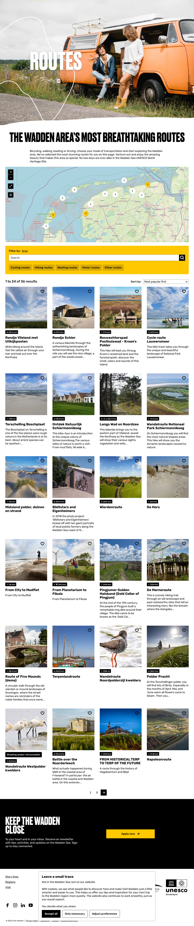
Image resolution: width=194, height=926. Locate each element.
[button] (53, 216)
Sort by (136, 281)
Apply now (128, 833)
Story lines (11, 876)
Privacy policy (32, 921)
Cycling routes (20, 267)
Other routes (113, 267)
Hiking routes (44, 267)
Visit (8, 887)
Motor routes (91, 267)
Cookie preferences (69, 921)
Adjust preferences (104, 913)
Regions (10, 882)
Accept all (51, 913)
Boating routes (67, 267)
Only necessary (75, 913)
